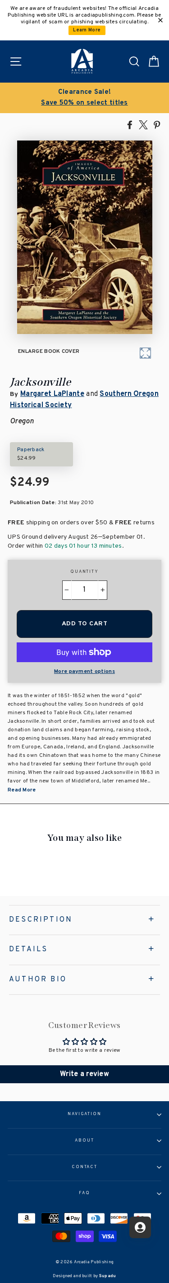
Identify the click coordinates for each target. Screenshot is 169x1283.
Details (28, 949)
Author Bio (38, 979)
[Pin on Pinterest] (156, 124)
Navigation (84, 1114)
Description (41, 919)
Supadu (107, 1276)
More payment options (84, 671)
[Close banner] (160, 20)
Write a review (84, 1074)
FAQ (84, 1193)
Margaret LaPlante (52, 394)
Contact (84, 1167)
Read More (22, 790)
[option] (84, 98)
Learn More (86, 30)
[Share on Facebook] (129, 124)
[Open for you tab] (140, 1227)
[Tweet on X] (143, 124)
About (84, 1140)
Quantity (84, 572)
